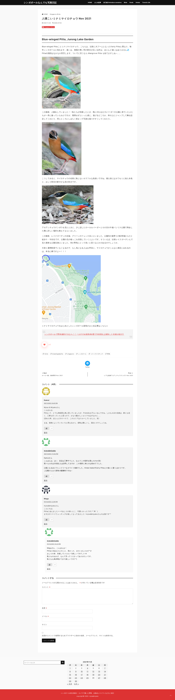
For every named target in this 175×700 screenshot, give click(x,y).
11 (87, 671)
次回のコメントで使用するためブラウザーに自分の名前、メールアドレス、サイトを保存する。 (78, 636)
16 (76, 675)
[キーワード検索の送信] (63, 662)
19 (93, 675)
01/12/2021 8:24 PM (54, 544)
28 (105, 678)
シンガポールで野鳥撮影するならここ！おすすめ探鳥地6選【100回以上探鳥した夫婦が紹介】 (84, 334)
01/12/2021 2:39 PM (51, 502)
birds (46, 354)
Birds (125, 2)
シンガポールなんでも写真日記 (40, 2)
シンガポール (82, 354)
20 (99, 675)
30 (76, 681)
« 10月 (69, 684)
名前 (44, 608)
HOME (90, 2)
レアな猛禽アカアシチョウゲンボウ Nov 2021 (118, 375)
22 (70, 678)
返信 (45, 433)
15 (70, 675)
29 (70, 681)
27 (99, 678)
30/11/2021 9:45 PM (51, 403)
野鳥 (108, 354)
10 (82, 671)
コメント (46, 587)
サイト (44, 624)
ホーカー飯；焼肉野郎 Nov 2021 (52, 375)
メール (45, 616)
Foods (131, 2)
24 (82, 678)
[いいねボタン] (44, 344)
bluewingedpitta (57, 354)
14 (105, 671)
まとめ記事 (97, 2)
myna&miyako (50, 451)
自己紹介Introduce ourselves (112, 2)
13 (99, 671)
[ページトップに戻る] (170, 695)
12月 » (76, 684)
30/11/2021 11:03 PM (51, 454)
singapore (70, 354)
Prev (129, 373)
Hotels (138, 2)
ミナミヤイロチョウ (97, 354)
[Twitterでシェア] (87, 363)
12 (93, 671)
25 (87, 678)
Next (45, 373)
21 (105, 675)
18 (87, 675)
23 (76, 678)
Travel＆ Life (146, 2)
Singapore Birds (49, 27)
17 (82, 675)
